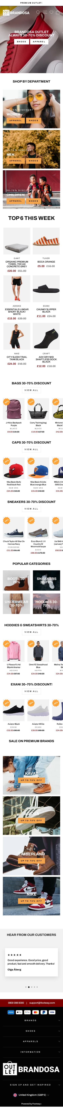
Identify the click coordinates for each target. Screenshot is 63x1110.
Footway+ (37, 1104)
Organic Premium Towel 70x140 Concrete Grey (17, 264)
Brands (31, 1020)
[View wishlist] (51, 12)
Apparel (39, 42)
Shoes (21, 42)
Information (30, 1052)
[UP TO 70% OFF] (31, 775)
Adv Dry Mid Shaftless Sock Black (46, 359)
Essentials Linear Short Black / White (17, 311)
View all (31, 390)
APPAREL (15, 120)
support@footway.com (42, 1002)
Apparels (30, 1041)
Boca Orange (46, 262)
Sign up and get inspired (30, 1085)
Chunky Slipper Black (46, 310)
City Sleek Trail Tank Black (17, 358)
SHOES (33, 120)
